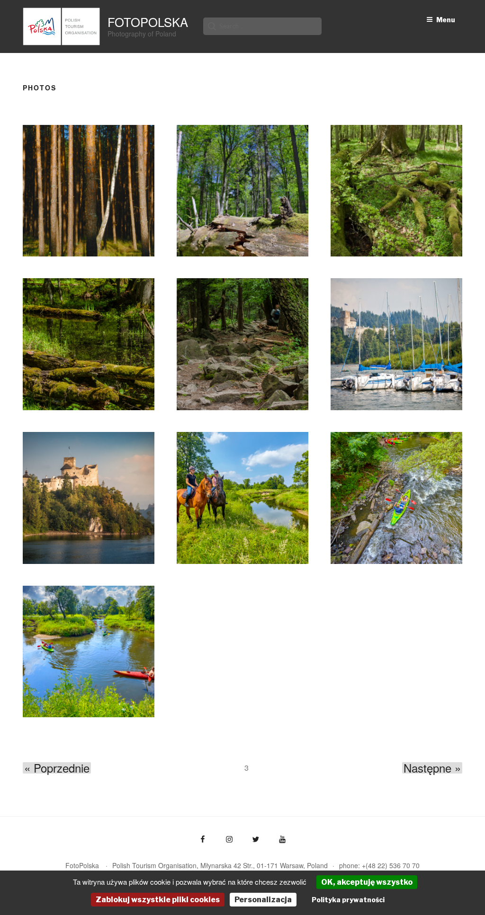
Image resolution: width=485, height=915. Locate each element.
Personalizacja (263, 899)
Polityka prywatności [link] (348, 900)
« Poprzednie (57, 768)
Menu (445, 20)
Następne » (432, 768)
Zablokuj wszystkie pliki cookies (158, 899)
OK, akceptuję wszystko (367, 882)
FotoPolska (148, 21)
